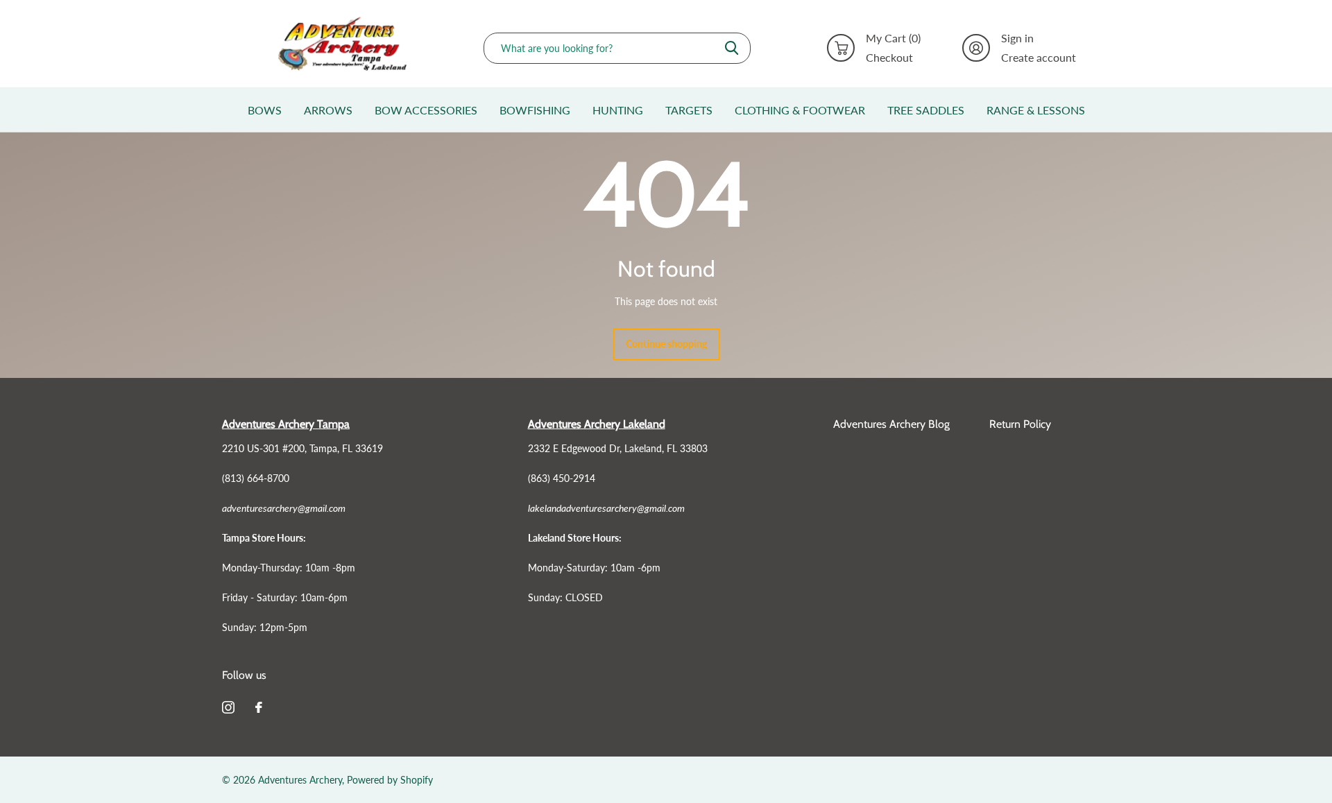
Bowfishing (535, 109)
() (893, 38)
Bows (265, 109)
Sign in (1017, 38)
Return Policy (1020, 424)
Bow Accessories (426, 109)
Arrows (328, 109)
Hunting (617, 109)
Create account (1038, 57)
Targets (688, 109)
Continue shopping (666, 343)
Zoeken (731, 48)
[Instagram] (228, 707)
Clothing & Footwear (800, 109)
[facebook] (258, 707)
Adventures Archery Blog (891, 424)
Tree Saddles (925, 109)
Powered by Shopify (390, 780)
